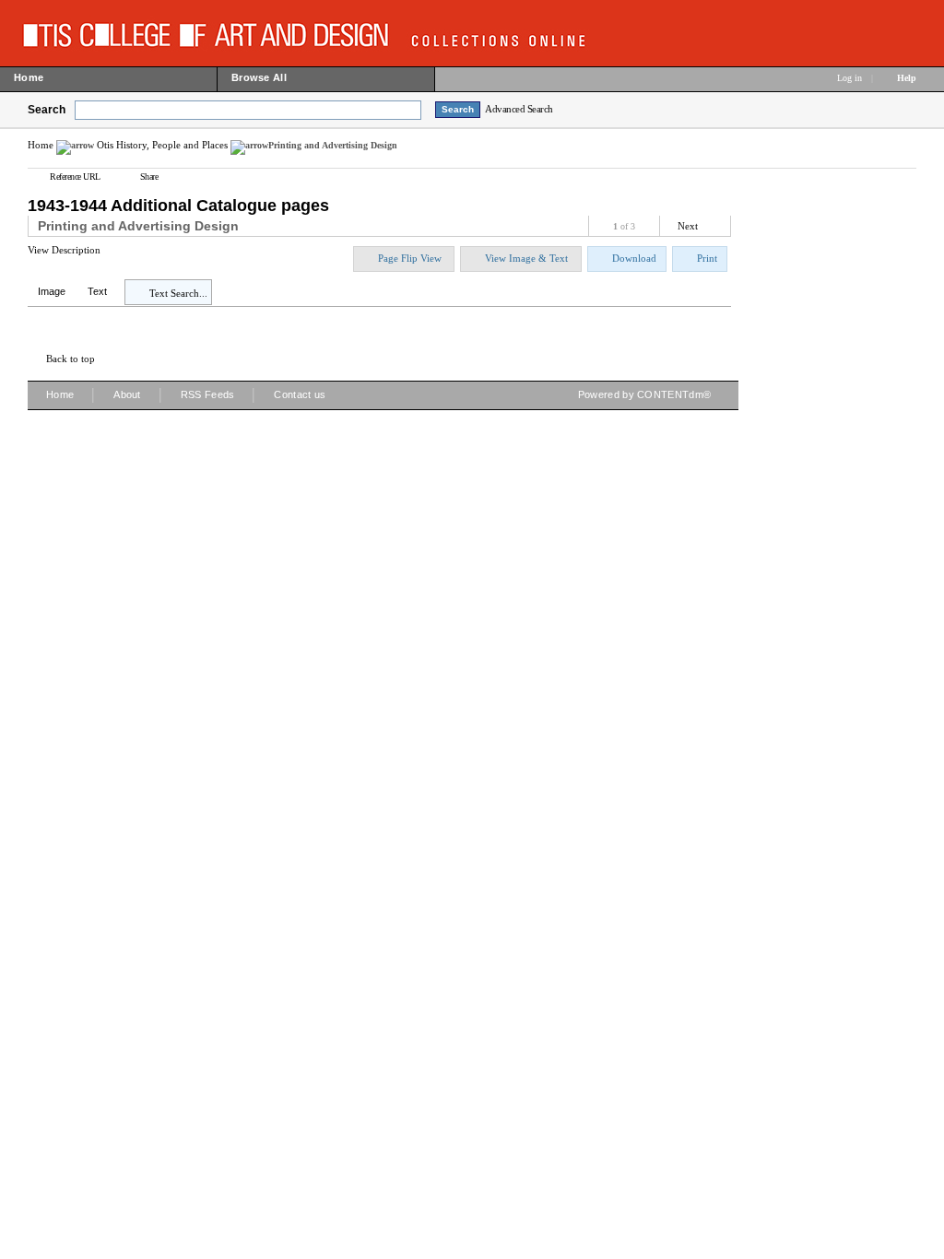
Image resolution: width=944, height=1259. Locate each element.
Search (46, 109)
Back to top (70, 358)
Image (51, 291)
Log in (849, 78)
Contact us (299, 394)
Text (97, 291)
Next (688, 225)
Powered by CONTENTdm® (644, 394)
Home (40, 144)
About (127, 394)
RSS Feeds (208, 394)
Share (149, 176)
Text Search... (178, 293)
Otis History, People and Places (162, 144)
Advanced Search (519, 108)
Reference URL (75, 176)
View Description (64, 249)
